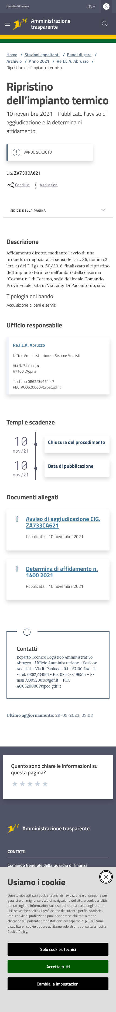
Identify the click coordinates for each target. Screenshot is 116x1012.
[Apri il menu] (7, 24)
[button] (105, 24)
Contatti (27, 648)
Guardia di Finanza (17, 6)
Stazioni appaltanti (42, 54)
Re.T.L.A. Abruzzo (72, 61)
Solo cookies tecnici (58, 949)
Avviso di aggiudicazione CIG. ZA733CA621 (63, 522)
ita (90, 6)
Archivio (14, 61)
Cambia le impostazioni (58, 984)
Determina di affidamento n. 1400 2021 (62, 571)
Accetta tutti (58, 966)
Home (11, 54)
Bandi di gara (79, 54)
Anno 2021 (39, 61)
